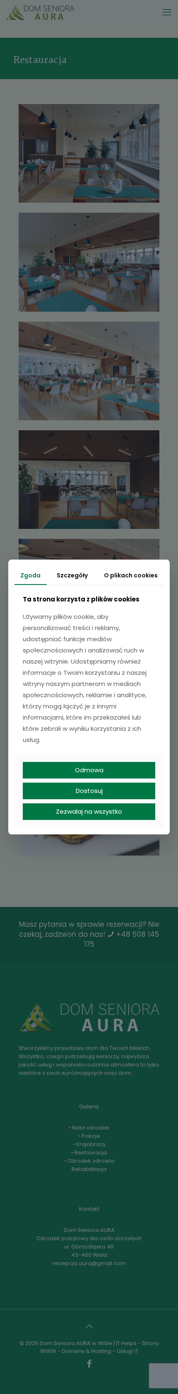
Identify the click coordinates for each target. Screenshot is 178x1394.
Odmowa (89, 770)
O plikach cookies (131, 575)
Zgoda (30, 575)
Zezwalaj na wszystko (89, 811)
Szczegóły (72, 575)
